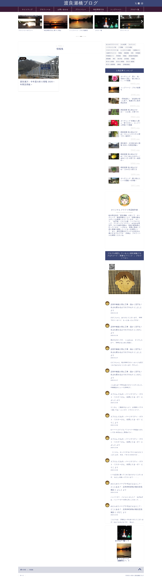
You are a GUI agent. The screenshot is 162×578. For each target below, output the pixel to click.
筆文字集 (120, 58)
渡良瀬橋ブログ (81, 3)
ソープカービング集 (111, 47)
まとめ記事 (123, 44)
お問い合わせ (63, 9)
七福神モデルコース (111, 53)
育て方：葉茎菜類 (110, 64)
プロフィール (45, 9)
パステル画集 (128, 47)
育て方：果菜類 (120, 61)
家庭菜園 (126, 53)
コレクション (132, 44)
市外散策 (118, 55)
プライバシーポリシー (80, 10)
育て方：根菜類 (130, 61)
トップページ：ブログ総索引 (116, 10)
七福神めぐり (136, 50)
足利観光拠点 (126, 64)
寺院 (132, 53)
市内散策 (138, 53)
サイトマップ (27, 9)
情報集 (124, 55)
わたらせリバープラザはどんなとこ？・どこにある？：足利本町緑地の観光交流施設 (126, 487)
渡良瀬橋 (108, 58)
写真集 (120, 53)
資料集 (119, 64)
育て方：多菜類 (110, 61)
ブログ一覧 (134, 9)
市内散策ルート (110, 55)
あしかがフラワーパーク (112, 44)
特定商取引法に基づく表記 (98, 10)
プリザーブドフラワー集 (112, 50)
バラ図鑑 (120, 47)
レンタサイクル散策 (126, 50)
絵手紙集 (126, 58)
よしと (139, 307)
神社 (114, 58)
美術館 (133, 58)
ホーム (22, 575)
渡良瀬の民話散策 (133, 55)
